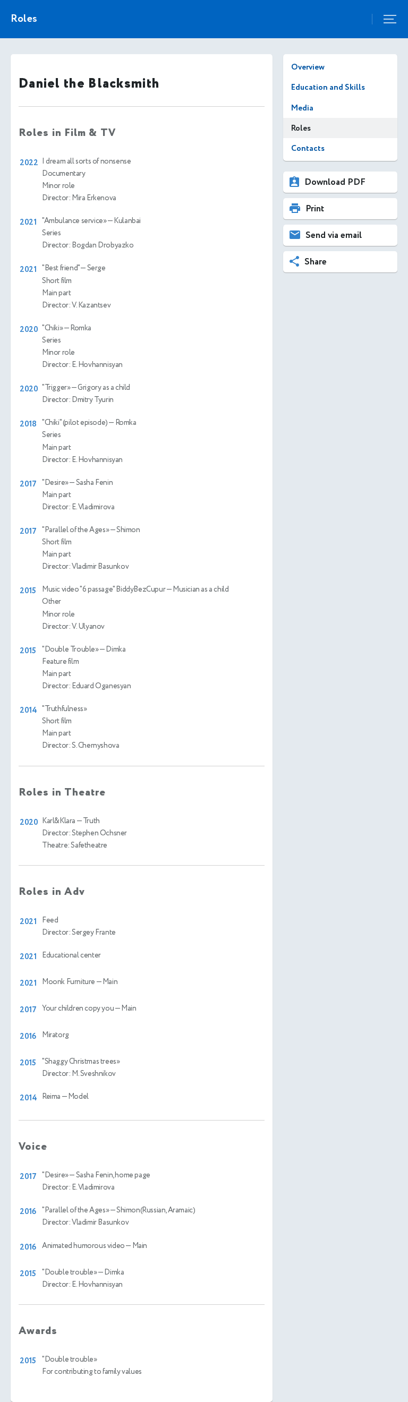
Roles (301, 128)
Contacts (308, 148)
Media (302, 108)
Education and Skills (328, 87)
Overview (308, 67)
